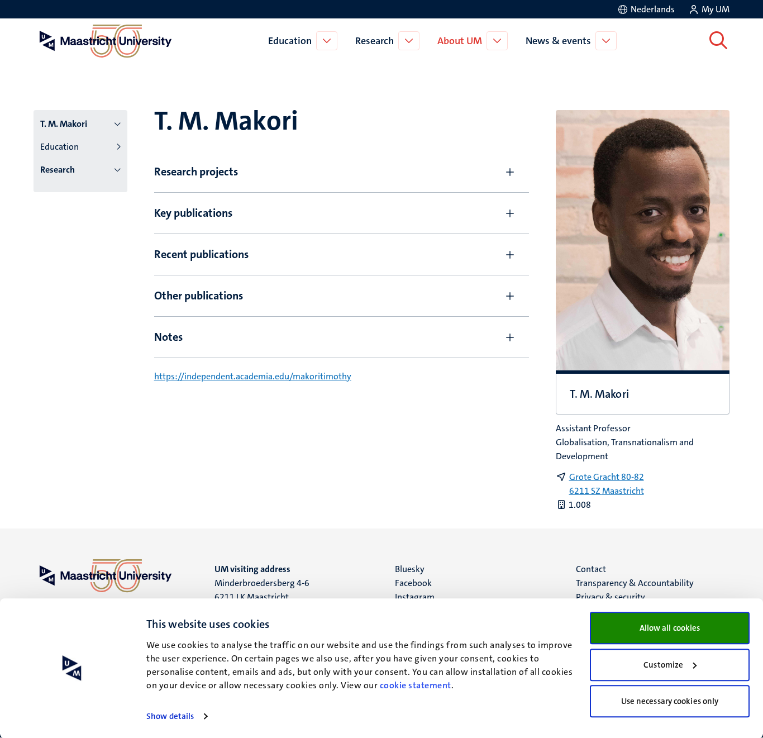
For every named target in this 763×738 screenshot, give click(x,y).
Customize (663, 664)
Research (374, 40)
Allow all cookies (670, 628)
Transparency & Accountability (635, 583)
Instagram (415, 597)
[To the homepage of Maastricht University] (106, 40)
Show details (170, 716)
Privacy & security (610, 597)
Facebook (413, 583)
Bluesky (410, 569)
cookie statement (415, 685)
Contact (591, 569)
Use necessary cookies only (670, 701)
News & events (558, 40)
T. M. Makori (63, 124)
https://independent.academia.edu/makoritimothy (252, 376)
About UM (459, 40)
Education (290, 40)
